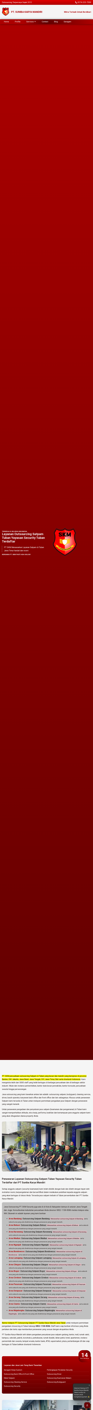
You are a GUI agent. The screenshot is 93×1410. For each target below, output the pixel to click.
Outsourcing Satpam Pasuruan (37, 1284)
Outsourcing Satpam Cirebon (35, 1277)
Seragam (67, 22)
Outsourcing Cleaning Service (15, 1382)
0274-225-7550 (84, 2)
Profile (17, 22)
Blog (56, 22)
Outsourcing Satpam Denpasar (37, 1291)
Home (6, 22)
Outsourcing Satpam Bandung (36, 1218)
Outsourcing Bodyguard (56, 1382)
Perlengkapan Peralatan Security (60, 1370)
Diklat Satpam (9, 1378)
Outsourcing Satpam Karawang (38, 1232)
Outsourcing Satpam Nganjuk (35, 1245)
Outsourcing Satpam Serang (34, 1297)
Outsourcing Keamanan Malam (59, 1378)
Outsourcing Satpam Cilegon (35, 1264)
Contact (45, 22)
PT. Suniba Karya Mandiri (26, 12)
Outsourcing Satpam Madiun (34, 1238)
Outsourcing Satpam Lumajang (37, 1258)
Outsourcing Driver (54, 1374)
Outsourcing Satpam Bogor (32, 1271)
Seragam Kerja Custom (13, 1370)
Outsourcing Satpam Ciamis (33, 1304)
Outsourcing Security (12, 1386)
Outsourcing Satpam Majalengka (40, 1310)
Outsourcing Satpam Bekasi (33, 1225)
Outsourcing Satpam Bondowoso (40, 1251)
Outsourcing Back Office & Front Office (19, 1374)
